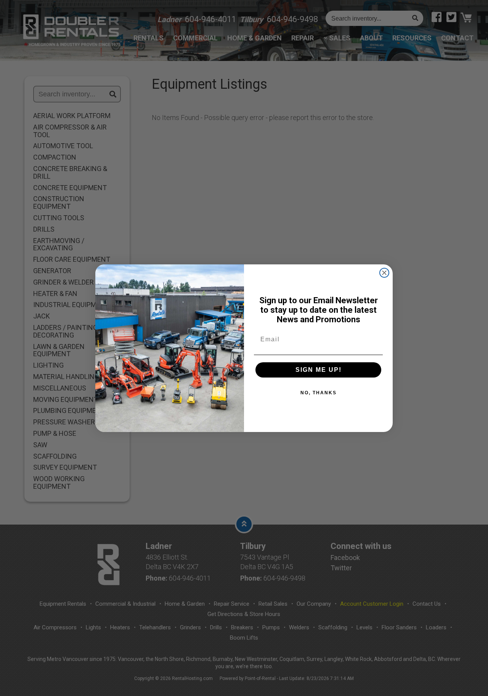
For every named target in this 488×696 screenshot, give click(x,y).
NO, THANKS (318, 392)
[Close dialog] (384, 272)
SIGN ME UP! (318, 369)
